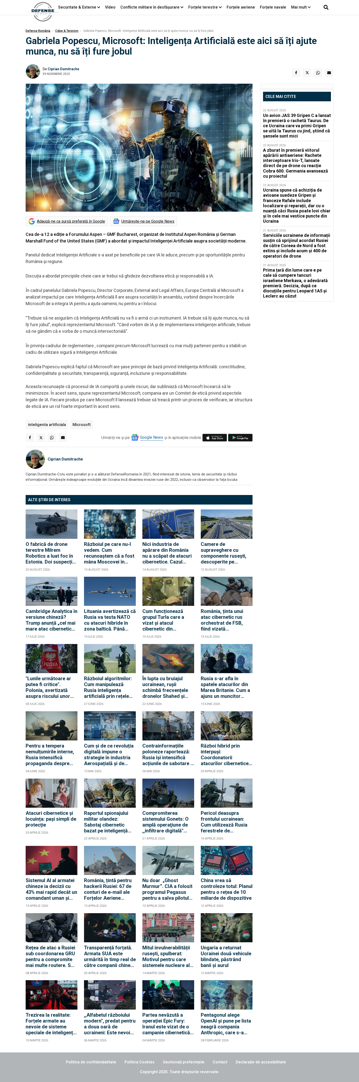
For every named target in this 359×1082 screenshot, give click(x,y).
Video (110, 7)
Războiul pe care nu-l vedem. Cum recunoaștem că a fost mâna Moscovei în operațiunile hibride (109, 553)
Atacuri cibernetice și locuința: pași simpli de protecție (51, 819)
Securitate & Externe (77, 7)
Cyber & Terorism (66, 31)
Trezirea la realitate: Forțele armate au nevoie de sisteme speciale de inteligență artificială (51, 1024)
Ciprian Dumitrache (63, 69)
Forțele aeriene (241, 7)
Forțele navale (273, 7)
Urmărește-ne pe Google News (147, 221)
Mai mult (299, 7)
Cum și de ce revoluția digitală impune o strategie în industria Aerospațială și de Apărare (109, 754)
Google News (151, 437)
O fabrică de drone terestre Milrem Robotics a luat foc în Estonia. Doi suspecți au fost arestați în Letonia (49, 553)
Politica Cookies (140, 1062)
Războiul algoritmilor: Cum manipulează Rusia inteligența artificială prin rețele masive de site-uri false (108, 687)
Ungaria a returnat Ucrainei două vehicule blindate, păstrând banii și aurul (226, 956)
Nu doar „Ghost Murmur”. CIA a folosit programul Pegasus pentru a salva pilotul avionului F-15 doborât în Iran (167, 889)
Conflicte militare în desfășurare (150, 7)
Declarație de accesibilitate (261, 1062)
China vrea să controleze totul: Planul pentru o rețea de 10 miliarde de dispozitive (227, 889)
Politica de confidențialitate (91, 1062)
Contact (220, 1062)
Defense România (38, 31)
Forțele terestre (203, 7)
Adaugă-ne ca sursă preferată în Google (71, 221)
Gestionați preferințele (183, 1062)
